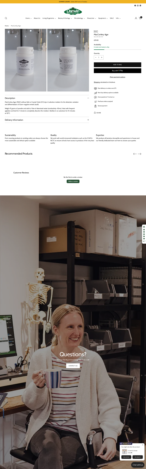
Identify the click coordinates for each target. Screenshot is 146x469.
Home (7, 26)
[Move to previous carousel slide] (135, 154)
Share (98, 113)
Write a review (73, 181)
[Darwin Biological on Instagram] (138, 5)
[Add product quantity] (101, 57)
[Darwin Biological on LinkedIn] (140, 5)
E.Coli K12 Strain (132, 450)
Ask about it (138, 457)
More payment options (117, 77)
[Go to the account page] (136, 18)
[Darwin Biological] (73, 11)
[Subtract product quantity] (96, 57)
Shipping (97, 82)
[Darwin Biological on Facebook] (135, 5)
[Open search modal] (6, 18)
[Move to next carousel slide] (139, 154)
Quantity (97, 53)
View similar (126, 457)
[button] (144, 234)
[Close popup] (143, 445)
